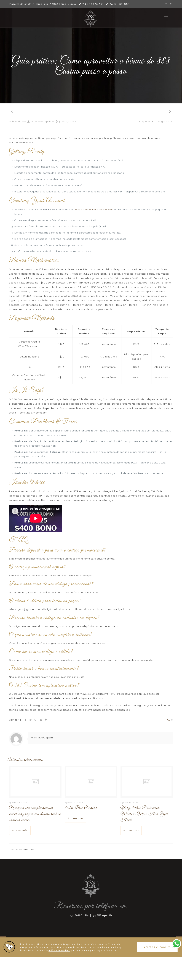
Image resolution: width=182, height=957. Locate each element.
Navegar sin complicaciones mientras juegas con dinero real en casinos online (35, 814)
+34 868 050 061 (92, 4)
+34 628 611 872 (119, 4)
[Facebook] (166, 4)
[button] (157, 947)
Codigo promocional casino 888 (93, 209)
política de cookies (59, 950)
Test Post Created (81, 808)
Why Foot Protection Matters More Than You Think (144, 814)
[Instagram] (171, 4)
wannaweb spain (41, 121)
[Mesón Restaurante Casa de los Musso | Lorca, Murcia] (91, 18)
